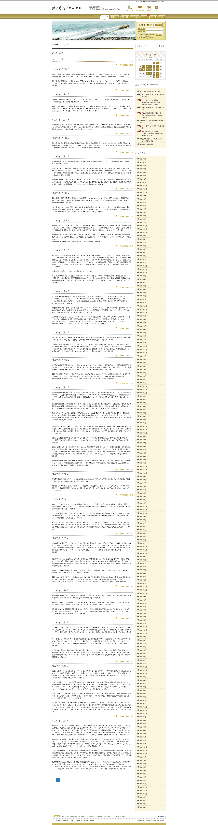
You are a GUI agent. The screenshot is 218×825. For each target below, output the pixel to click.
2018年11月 (143, 469)
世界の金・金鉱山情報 (146, 144)
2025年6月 (143, 206)
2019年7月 (143, 443)
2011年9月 (143, 757)
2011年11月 (143, 750)
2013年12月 (143, 667)
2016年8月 (143, 560)
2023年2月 (143, 299)
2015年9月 (143, 596)
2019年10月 (143, 433)
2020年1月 (143, 423)
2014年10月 (143, 633)
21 (150, 73)
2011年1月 (143, 784)
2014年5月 (143, 650)
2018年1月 (143, 503)
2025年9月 (143, 195)
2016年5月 (143, 570)
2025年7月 (143, 202)
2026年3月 (143, 175)
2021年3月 (143, 376)
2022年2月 (143, 339)
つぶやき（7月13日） (61, 332)
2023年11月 (143, 269)
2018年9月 (143, 476)
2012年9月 (143, 717)
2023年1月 (143, 302)
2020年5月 (143, 409)
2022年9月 (143, 316)
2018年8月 (143, 480)
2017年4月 (143, 533)
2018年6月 (143, 486)
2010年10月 (143, 794)
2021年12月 (143, 346)
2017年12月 (143, 506)
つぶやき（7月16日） (61, 220)
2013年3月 (143, 697)
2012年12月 (143, 707)
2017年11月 (143, 510)
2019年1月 (143, 463)
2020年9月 (143, 396)
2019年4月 (143, 453)
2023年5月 (143, 289)
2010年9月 (143, 797)
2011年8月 (143, 760)
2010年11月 (143, 790)
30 (157, 76)
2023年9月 (143, 276)
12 (143, 69)
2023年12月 (143, 266)
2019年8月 (143, 439)
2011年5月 (143, 770)
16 (157, 69)
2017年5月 (143, 530)
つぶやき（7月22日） (61, 138)
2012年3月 (143, 737)
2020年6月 (143, 406)
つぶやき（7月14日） (61, 291)
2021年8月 (143, 359)
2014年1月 (143, 663)
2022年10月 (143, 312)
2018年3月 (143, 496)
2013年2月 (143, 700)
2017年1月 (143, 543)
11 (140, 69)
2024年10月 (143, 232)
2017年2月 (143, 540)
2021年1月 (143, 383)
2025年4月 (143, 212)
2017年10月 (143, 513)
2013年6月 (143, 687)
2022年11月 (143, 309)
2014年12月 (143, 627)
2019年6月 (143, 446)
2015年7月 (143, 603)
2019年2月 (143, 459)
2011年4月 (143, 774)
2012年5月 (143, 730)
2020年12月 (143, 386)
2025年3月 (143, 215)
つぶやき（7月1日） (61, 720)
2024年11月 (143, 229)
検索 (162, 46)
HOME (56, 45)
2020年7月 (143, 403)
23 (157, 73)
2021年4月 (143, 373)
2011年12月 (143, 747)
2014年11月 (143, 630)
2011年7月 (143, 763)
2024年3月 (143, 256)
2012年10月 (143, 713)
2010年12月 (143, 787)
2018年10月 (143, 473)
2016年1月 (143, 583)
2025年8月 (143, 199)
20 (147, 73)
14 (150, 69)
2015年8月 (143, 600)
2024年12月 (143, 226)
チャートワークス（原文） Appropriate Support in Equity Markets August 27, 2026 (151, 102)
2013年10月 (143, 673)
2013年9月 (143, 677)
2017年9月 (143, 516)
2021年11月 (143, 349)
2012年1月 (143, 743)
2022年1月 (143, 342)
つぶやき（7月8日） (61, 499)
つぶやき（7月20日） (61, 193)
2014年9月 (143, 637)
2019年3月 (143, 456)
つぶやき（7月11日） (61, 387)
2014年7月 (143, 643)
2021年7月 (143, 363)
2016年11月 (143, 550)
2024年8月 (143, 239)
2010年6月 (143, 807)
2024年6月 (143, 246)
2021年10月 (143, 353)
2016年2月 (143, 580)
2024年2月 (143, 259)
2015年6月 (143, 606)
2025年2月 (143, 219)
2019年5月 (143, 449)
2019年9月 (143, 436)
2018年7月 (143, 483)
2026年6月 (143, 165)
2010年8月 (143, 800)
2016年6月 (143, 566)
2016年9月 (143, 556)
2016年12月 (143, 546)
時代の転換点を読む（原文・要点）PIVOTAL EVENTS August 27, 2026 (152, 115)
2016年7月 (143, 563)
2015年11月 (143, 590)
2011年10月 (143, 754)
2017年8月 (143, 520)
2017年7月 (143, 523)
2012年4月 (143, 733)
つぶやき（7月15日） (61, 250)
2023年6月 (143, 286)
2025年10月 (143, 192)
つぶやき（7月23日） (61, 120)
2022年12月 (143, 306)
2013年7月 (143, 683)
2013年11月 (143, 670)
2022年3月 (143, 336)
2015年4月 (143, 613)
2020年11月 (143, 389)
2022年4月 (143, 333)
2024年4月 (143, 252)
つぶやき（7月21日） (61, 156)
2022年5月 (143, 329)
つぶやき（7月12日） (61, 360)
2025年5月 (143, 209)
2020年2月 (143, 419)
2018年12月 (143, 466)
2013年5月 (143, 690)
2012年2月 (143, 740)
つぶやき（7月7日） (61, 538)
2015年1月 (143, 623)
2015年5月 (143, 610)
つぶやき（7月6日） (61, 590)
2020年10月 (143, 393)
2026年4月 (143, 172)
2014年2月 (143, 660)
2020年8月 (143, 399)
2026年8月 (143, 159)
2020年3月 (143, 416)
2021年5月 (143, 369)
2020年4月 (143, 413)
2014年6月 (143, 647)
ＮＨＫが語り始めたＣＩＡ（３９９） (151, 91)
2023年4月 (143, 292)
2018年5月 (143, 489)
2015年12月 (143, 586)
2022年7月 (143, 322)
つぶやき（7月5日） (61, 622)
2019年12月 (143, 426)
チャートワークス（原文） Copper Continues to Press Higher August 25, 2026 (153, 133)
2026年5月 (143, 169)
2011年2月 (143, 780)
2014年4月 (143, 653)
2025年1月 (143, 222)
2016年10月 (143, 553)
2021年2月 (143, 379)
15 (154, 69)
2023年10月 (143, 272)
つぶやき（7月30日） (61, 69)
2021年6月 (143, 366)
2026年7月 (143, 162)
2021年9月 (143, 356)
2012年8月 (143, 720)
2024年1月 (143, 262)
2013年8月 (143, 680)
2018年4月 (143, 493)
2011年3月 (143, 777)
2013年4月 (143, 693)
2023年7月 (143, 282)
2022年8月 (143, 319)
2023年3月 (143, 296)
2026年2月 (143, 179)
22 (154, 73)
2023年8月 (143, 279)
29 (154, 76)
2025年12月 (143, 185)
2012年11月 (143, 710)
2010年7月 (143, 804)
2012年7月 (143, 723)
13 (147, 69)
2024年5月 (143, 249)
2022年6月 (143, 326)
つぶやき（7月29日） (61, 94)
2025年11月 (143, 189)
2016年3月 (143, 576)
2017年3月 (143, 536)
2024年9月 (143, 236)
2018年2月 (143, 500)
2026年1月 (143, 182)
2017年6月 (143, 526)
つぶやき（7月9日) (60, 474)
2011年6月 (143, 767)
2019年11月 (143, 429)
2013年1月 (143, 703)
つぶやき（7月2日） (61, 666)
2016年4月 (143, 573)
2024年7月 (143, 242)
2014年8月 (143, 640)
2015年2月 (143, 620)
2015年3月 (143, 616)
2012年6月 (143, 727)
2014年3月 (143, 657)
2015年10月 (143, 593)
